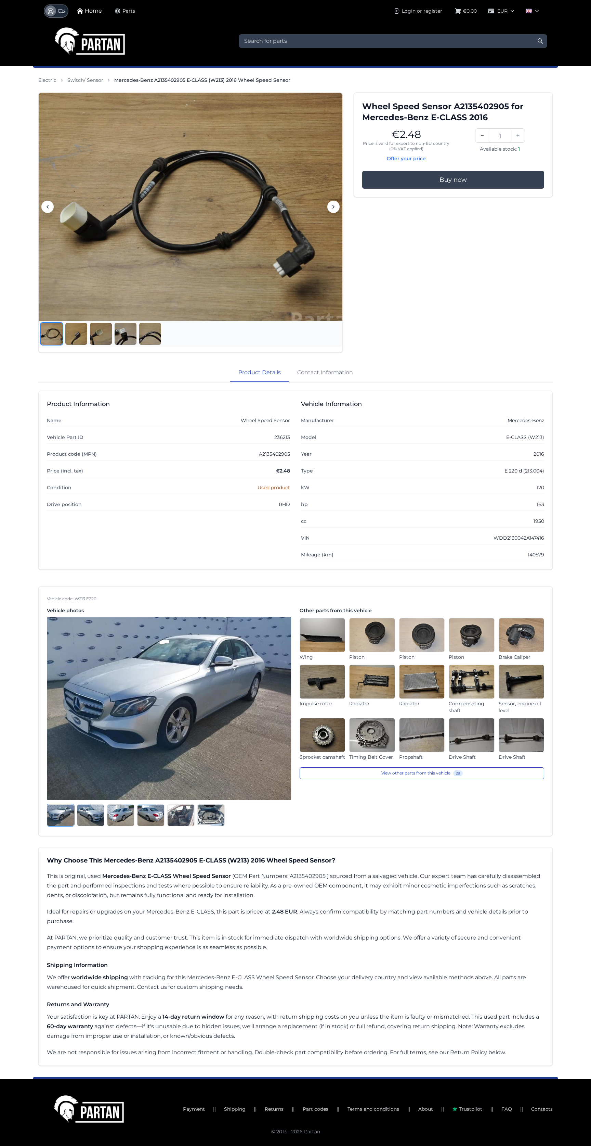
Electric (47, 80)
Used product (274, 487)
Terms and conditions (373, 1109)
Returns (274, 1109)
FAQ (506, 1109)
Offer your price (406, 158)
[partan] (89, 1109)
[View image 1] (52, 334)
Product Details (259, 372)
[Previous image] (47, 207)
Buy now (453, 180)
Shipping (235, 1109)
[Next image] (333, 207)
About (425, 1109)
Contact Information (325, 372)
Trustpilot (470, 1109)
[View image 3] (101, 334)
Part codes (315, 1109)
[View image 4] (125, 334)
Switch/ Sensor (85, 80)
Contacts (542, 1109)
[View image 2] (76, 334)
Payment (194, 1109)
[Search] (540, 41)
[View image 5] (150, 334)
